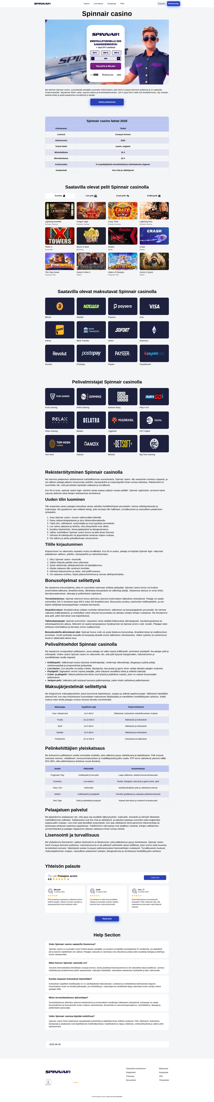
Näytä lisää (107, 919)
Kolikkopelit (152, 196)
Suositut (58, 196)
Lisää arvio (155, 878)
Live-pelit (89, 196)
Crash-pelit (121, 196)
